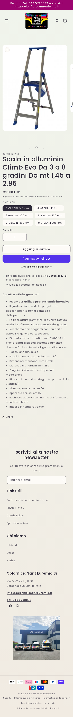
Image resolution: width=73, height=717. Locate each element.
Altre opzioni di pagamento (36, 266)
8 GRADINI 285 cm (50, 223)
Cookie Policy (15, 515)
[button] (7, 21)
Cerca (11, 553)
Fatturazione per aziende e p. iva (28, 500)
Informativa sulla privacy (56, 698)
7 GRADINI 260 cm (18, 223)
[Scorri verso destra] (44, 147)
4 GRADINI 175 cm (48, 208)
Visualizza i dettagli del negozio (26, 284)
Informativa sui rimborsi (27, 698)
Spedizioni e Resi (17, 523)
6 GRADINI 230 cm (50, 215)
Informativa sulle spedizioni (32, 708)
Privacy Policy (15, 507)
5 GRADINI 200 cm (18, 215)
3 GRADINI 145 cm (17, 208)
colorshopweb (34, 693)
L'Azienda (13, 545)
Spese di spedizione (30, 196)
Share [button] (9, 417)
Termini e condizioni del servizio (38, 703)
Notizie (11, 560)
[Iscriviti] (62, 480)
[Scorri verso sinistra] (29, 147)
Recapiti (54, 708)
